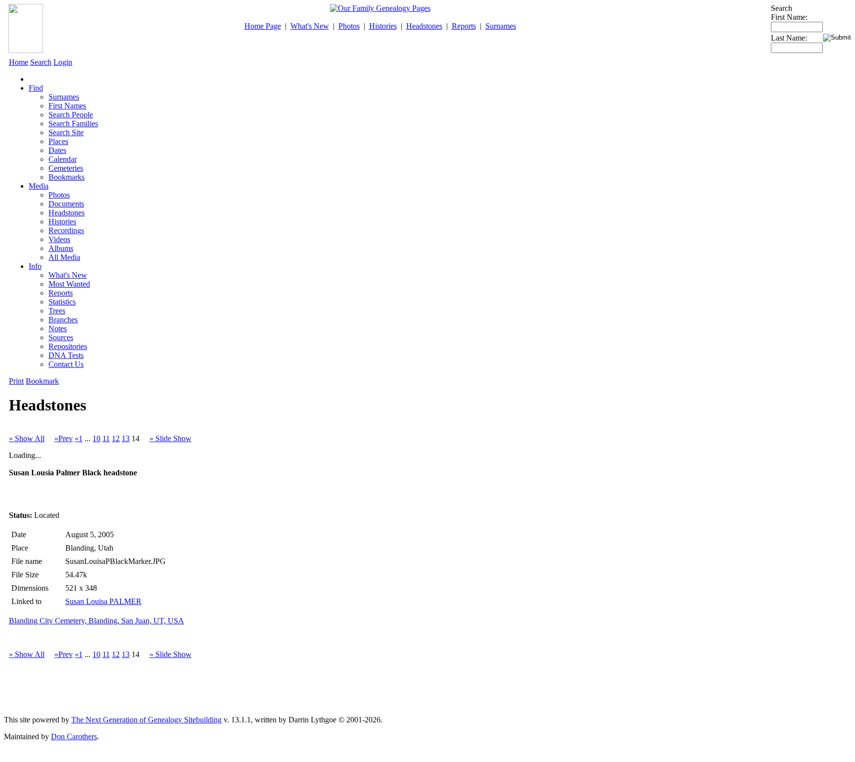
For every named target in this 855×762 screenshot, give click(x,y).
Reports (464, 26)
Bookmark (42, 381)
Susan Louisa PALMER (103, 601)
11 (106, 438)
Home (18, 62)
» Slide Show (170, 438)
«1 (79, 438)
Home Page (262, 26)
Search (40, 62)
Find (36, 88)
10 (96, 438)
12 (116, 438)
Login (62, 62)
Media (38, 186)
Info (35, 266)
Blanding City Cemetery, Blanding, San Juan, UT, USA (96, 620)
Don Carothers (74, 736)
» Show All (27, 438)
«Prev (63, 438)
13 (126, 438)
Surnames (500, 26)
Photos (349, 26)
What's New (309, 26)
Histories (383, 26)
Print (16, 381)
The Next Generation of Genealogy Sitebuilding (146, 719)
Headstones (424, 26)
